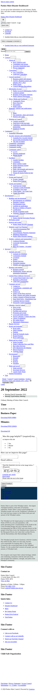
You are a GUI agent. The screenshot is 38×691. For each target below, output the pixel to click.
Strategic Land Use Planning (18, 227)
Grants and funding (15, 184)
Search (3, 51)
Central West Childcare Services (19, 276)
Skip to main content (7, 2)
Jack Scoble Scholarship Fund (22, 140)
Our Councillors (18, 72)
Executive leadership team (21, 66)
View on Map (5, 581)
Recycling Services (19, 346)
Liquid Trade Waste (19, 372)
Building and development (17, 198)
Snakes (15, 259)
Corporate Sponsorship (20, 243)
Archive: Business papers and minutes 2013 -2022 (22, 81)
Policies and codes (19, 117)
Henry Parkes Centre (19, 164)
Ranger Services (18, 261)
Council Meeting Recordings (22, 86)
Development (9, 196)
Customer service (14, 284)
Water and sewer (14, 366)
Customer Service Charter (21, 301)
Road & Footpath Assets (21, 334)
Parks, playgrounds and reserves (23, 169)
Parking (15, 332)
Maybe (11, 445)
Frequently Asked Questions (22, 303)
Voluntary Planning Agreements (23, 213)
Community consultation (17, 143)
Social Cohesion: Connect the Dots (24, 316)
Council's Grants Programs (21, 187)
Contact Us (8, 603)
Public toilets (17, 167)
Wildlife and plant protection (22, 265)
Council (7, 57)
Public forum (17, 84)
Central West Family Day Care (23, 278)
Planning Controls (19, 202)
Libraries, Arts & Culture (17, 305)
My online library (18, 320)
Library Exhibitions (19, 318)
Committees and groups (20, 64)
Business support (18, 269)
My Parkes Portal (10, 611)
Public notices (17, 106)
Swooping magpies (19, 263)
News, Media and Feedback (18, 99)
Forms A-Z (16, 292)
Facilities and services (20, 311)
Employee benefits (19, 129)
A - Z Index (13, 685)
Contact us (16, 286)
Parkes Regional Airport (20, 165)
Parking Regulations (15, 373)
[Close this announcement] (3, 20)
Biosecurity (16, 356)
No (10, 448)
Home (4, 379)
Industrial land (13, 216)
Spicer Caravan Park (19, 171)
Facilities (12, 158)
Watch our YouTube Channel (14, 639)
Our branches (17, 309)
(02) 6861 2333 (10, 586)
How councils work (19, 62)
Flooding (16, 363)
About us (12, 60)
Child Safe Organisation (20, 281)
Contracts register (18, 93)
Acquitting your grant (20, 189)
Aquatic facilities (18, 160)
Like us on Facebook (11, 633)
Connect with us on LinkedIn (14, 636)
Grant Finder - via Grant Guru (22, 191)
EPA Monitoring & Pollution (22, 348)
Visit (6, 375)
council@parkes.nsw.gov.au (14, 588)
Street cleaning (17, 330)
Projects (15, 361)
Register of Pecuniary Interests (22, 94)
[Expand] (13, 57)
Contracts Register (19, 241)
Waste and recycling (15, 340)
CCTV (15, 152)
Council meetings (14, 77)
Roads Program (18, 336)
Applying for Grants (19, 186)
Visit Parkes (8, 617)
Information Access (15, 89)
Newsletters (16, 105)
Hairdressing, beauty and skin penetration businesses (22, 272)
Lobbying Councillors (20, 74)
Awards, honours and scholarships (20, 136)
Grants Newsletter (19, 193)
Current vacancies (18, 121)
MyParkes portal (14, 220)
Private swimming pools (20, 211)
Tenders (15, 245)
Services (7, 249)
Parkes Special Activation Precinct (24, 218)
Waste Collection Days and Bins (23, 344)
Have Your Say (18, 103)
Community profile (15, 147)
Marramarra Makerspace (21, 322)
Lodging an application (20, 206)
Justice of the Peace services (22, 293)
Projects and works (15, 222)
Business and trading (15, 267)
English (19, 37)
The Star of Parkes (19, 141)
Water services (17, 368)
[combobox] (11, 41)
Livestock (16, 257)
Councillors (12, 70)
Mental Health (17, 155)
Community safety (15, 149)
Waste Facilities (18, 342)
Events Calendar (18, 179)
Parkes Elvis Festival (19, 181)
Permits (15, 360)
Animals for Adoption (20, 254)
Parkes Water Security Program (23, 224)
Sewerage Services (19, 370)
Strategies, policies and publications (20, 108)
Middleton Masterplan (20, 234)
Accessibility (22, 685)
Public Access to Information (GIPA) (25, 91)
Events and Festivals (15, 177)
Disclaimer (4, 683)
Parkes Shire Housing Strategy (23, 236)
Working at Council (15, 119)
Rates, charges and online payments (24, 295)
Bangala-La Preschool (20, 280)
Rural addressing (18, 338)
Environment (13, 354)
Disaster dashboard (19, 153)
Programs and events (19, 313)
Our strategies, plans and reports (23, 115)
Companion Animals (19, 256)
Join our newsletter (11, 642)
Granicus (32, 689)
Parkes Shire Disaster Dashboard (11, 17)
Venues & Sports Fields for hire (23, 173)
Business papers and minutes (22, 79)
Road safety (17, 328)
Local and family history (21, 315)
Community (8, 131)
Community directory (16, 145)
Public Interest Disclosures (21, 96)
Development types (19, 204)
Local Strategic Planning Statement (24, 233)
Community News (19, 101)
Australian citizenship (16, 133)
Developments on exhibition (22, 200)
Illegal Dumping (18, 350)
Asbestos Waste (18, 351)
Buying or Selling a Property (22, 208)
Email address (6, 460)
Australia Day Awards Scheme (23, 138)
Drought (15, 358)
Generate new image (9, 474)
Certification (17, 210)
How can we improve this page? (14, 452)
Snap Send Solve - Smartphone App (24, 299)
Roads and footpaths (15, 326)
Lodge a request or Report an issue (24, 297)
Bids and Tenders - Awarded (22, 246)
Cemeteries (16, 162)
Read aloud (6, 476)
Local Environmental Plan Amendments (21, 230)
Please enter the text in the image (12, 478)
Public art (12, 175)
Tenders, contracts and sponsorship (20, 239)
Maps (15, 113)
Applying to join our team (21, 123)
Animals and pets (14, 252)
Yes (10, 443)
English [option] (19, 45)
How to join (17, 307)
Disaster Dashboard (11, 606)
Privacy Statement (19, 68)
